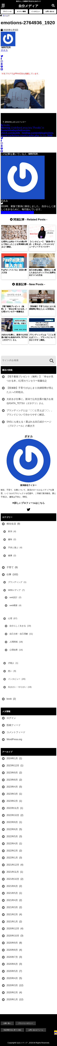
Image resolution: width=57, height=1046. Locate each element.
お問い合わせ (49, 11)
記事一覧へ (7, 1023)
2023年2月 (12, 801)
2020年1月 (12, 999)
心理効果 (14, 650)
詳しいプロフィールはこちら (18, 212)
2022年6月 (12, 829)
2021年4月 (12, 900)
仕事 (9, 574)
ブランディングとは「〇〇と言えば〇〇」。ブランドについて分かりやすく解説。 (30, 412)
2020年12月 (13, 928)
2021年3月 (12, 907)
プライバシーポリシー (25, 1023)
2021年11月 (13, 872)
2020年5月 (12, 971)
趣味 (10, 539)
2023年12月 (13, 765)
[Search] (51, 360)
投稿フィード (14, 725)
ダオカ (4, 50)
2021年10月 (13, 879)
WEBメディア (14, 590)
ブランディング (15, 582)
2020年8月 (12, 950)
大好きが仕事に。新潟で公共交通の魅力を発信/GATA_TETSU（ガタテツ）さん (30, 401)
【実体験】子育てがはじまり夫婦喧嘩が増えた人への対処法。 (30, 390)
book (9, 699)
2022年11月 (13, 808)
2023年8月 (12, 780)
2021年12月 (13, 865)
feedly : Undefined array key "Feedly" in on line (27, 130)
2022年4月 (12, 843)
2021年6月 (12, 886)
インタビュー (35, 11)
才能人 (11, 663)
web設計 (13, 597)
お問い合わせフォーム (35, 1030)
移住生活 (11, 523)
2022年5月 (12, 836)
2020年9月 (12, 943)
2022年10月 (13, 815)
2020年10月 (13, 935)
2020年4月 (12, 978)
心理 (10, 618)
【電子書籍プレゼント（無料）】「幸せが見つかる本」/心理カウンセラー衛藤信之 (30, 378)
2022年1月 (12, 857)
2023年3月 (12, 794)
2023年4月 (12, 786)
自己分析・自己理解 (19, 634)
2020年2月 (12, 992)
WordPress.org (14, 739)
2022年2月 (12, 850)
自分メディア (28, 6)
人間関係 (14, 642)
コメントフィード (16, 732)
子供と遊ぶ (13, 547)
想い (10, 671)
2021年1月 (12, 921)
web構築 (13, 605)
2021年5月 (12, 893)
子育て (10, 567)
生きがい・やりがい (17, 687)
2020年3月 (12, 985)
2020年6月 (12, 964)
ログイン (11, 718)
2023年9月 (12, 772)
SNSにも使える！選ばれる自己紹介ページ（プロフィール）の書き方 (29, 423)
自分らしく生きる (18, 626)
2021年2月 (12, 914)
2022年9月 (12, 822)
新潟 (10, 531)
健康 (10, 555)
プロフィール (7, 11)
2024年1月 (12, 758)
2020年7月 (12, 957)
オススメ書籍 (21, 11)
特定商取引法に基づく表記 (12, 1030)
